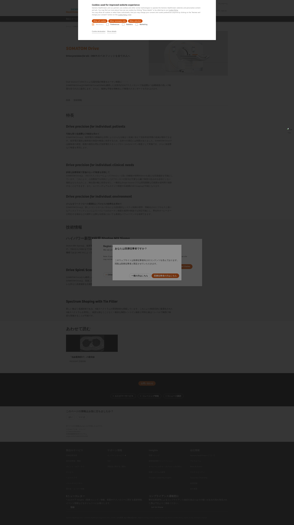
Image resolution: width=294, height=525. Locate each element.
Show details (111, 31)
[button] (290, 130)
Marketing (143, 24)
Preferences (114, 24)
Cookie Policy (173, 10)
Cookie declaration (98, 31)
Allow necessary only (118, 21)
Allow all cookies (99, 21)
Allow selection (135, 21)
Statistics (129, 24)
